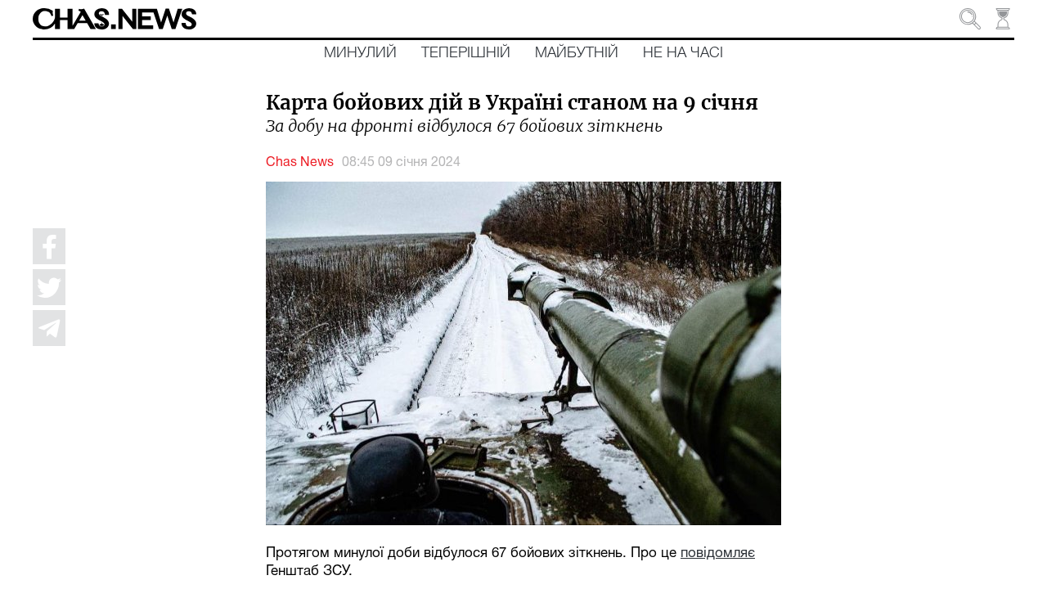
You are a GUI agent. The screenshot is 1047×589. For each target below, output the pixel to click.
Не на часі (683, 53)
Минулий (360, 53)
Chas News (300, 163)
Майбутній (576, 53)
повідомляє (718, 553)
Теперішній (465, 53)
